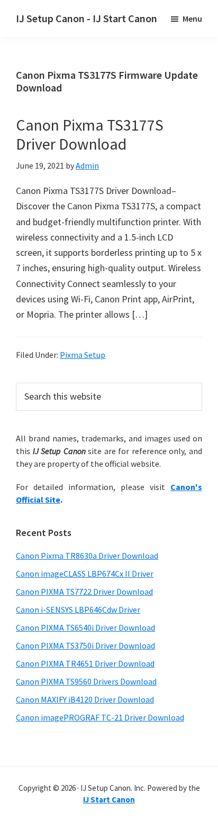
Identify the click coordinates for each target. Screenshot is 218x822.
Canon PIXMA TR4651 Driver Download (85, 663)
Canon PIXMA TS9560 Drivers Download (86, 681)
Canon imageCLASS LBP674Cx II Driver (84, 573)
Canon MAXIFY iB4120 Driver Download (85, 699)
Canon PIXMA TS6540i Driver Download (85, 627)
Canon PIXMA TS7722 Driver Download (84, 591)
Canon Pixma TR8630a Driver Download (87, 555)
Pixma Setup (82, 354)
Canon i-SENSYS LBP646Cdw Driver (78, 609)
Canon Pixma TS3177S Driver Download (90, 134)
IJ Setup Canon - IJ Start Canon (86, 18)
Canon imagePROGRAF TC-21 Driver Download (100, 717)
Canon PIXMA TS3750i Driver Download (85, 645)
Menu (192, 18)
